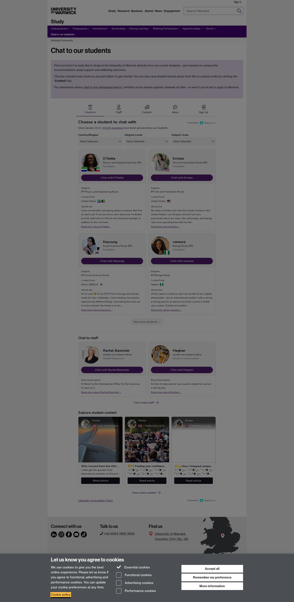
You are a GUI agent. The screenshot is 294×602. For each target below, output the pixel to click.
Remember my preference (212, 577)
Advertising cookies (138, 583)
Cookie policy (61, 595)
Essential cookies (137, 567)
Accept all (212, 569)
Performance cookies (140, 591)
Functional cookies (138, 575)
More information (212, 586)
